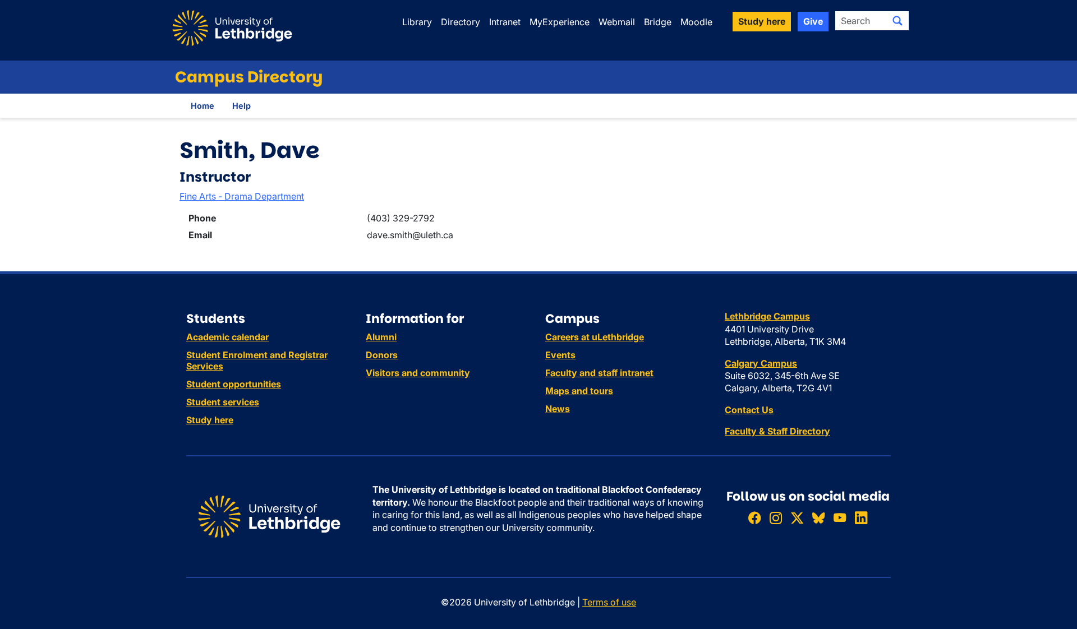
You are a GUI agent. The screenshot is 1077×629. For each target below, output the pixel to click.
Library (417, 21)
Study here (209, 419)
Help (241, 105)
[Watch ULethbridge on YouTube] (840, 517)
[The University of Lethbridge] (269, 515)
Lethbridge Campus (767, 316)
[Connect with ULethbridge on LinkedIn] (861, 517)
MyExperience (560, 21)
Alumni (381, 337)
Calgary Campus (761, 363)
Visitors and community (418, 372)
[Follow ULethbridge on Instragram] (776, 517)
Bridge (657, 21)
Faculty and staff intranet (599, 372)
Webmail (617, 21)
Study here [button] (761, 21)
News (557, 408)
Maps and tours (579, 390)
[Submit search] (897, 20)
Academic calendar (227, 337)
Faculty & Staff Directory (777, 431)
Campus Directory (249, 77)
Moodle (696, 21)
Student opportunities (233, 384)
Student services (222, 402)
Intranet (505, 21)
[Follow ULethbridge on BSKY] (818, 517)
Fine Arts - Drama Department (242, 196)
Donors (382, 354)
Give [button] (813, 21)
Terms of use (609, 602)
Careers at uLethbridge (594, 337)
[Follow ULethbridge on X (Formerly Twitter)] (797, 517)
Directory (460, 21)
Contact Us (749, 409)
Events (560, 354)
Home (202, 105)
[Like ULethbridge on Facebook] (754, 517)
